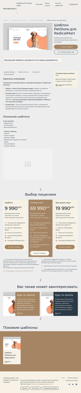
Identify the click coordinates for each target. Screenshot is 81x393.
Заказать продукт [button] (14, 247)
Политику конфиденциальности (41, 384)
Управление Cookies (72, 380)
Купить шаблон (67, 47)
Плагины (39, 4)
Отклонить (35, 388)
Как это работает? (59, 4)
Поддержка (73, 4)
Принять (25, 388)
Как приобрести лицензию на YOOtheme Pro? (19, 271)
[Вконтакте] (72, 384)
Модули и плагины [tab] (23, 72)
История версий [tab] (9, 74)
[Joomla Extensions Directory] (76, 384)
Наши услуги (47, 4)
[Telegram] (69, 384)
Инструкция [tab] (36, 72)
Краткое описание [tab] (9, 72)
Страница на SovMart (65, 85)
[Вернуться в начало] (10, 8)
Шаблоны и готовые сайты (24, 4)
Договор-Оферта (73, 378)
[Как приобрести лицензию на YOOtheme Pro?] (4, 271)
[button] (17, 13)
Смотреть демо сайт (67, 52)
